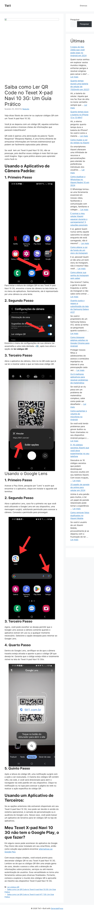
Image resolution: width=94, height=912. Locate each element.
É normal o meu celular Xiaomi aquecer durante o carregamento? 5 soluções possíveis (79, 219)
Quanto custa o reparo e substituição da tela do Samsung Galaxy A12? (79, 306)
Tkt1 (8, 5)
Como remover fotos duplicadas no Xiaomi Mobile (79, 515)
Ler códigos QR (13, 887)
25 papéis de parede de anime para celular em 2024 (79, 487)
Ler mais (74, 77)
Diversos (83, 6)
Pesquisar (74, 19)
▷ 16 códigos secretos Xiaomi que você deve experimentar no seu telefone (79, 451)
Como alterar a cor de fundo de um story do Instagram (79, 250)
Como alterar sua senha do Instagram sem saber (79, 275)
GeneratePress (57, 908)
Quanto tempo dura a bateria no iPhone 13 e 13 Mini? (79, 115)
